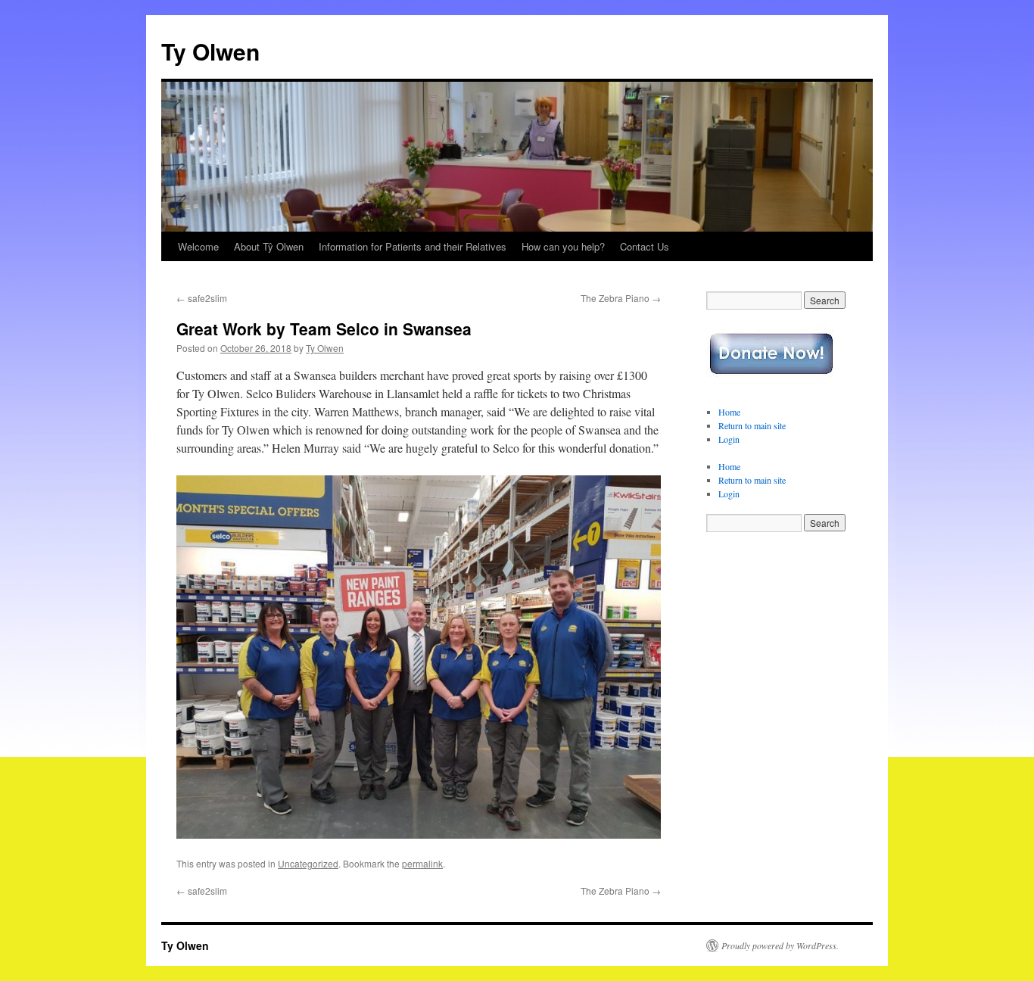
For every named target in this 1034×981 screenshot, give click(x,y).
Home (729, 412)
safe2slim (201, 297)
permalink (422, 863)
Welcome (198, 246)
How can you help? (563, 246)
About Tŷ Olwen (269, 246)
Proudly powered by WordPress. (780, 945)
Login (729, 439)
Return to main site (752, 425)
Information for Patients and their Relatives (412, 246)
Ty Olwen (210, 51)
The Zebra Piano (621, 297)
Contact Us (644, 246)
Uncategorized (308, 863)
